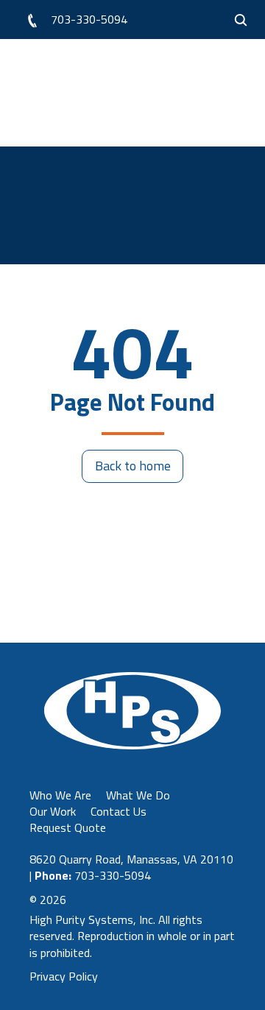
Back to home (133, 466)
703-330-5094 (89, 19)
